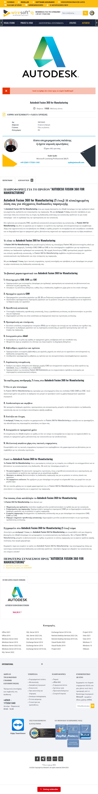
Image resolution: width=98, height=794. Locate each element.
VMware (86, 649)
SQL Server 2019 (32, 632)
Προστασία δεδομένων (61, 691)
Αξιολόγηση (25, 180)
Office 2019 (6, 636)
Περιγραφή (7, 180)
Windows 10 (87, 646)
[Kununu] (54, 758)
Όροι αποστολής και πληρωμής (36, 692)
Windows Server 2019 (10, 642)
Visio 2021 (87, 636)
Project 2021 (56, 649)
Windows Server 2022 (10, 639)
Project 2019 (87, 632)
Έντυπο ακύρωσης (35, 699)
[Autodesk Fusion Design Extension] (17, 594)
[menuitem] (13, 5)
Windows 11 (87, 642)
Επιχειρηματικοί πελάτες (37, 679)
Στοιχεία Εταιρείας (59, 693)
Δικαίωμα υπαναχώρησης (37, 696)
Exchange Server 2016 (34, 646)
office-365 (57, 682)
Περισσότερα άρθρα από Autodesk (18, 568)
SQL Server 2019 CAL (34, 639)
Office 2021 (6, 632)
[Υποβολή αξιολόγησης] (49, 105)
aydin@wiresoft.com (76, 162)
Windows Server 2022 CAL (11, 646)
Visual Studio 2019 (58, 646)
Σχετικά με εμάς (58, 688)
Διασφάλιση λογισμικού (37, 685)
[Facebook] (37, 758)
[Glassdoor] (49, 758)
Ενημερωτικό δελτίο (60, 685)
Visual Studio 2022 (58, 642)
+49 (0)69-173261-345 (30, 162)
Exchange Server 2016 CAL (61, 632)
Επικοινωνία (33, 688)
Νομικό (55, 679)
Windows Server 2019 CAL (11, 649)
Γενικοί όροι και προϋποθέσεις (34, 703)
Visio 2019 (87, 639)
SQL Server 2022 (8, 652)
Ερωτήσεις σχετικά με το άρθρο (17, 565)
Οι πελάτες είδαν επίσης (14, 580)
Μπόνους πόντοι (56, 108)
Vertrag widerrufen (50, 789)
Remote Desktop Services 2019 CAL (65, 639)
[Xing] (43, 758)
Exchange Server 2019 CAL (36, 649)
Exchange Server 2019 (34, 642)
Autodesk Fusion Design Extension (17, 605)
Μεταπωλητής (34, 682)
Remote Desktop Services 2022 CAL (65, 636)
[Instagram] (60, 758)
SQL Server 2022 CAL (34, 636)
